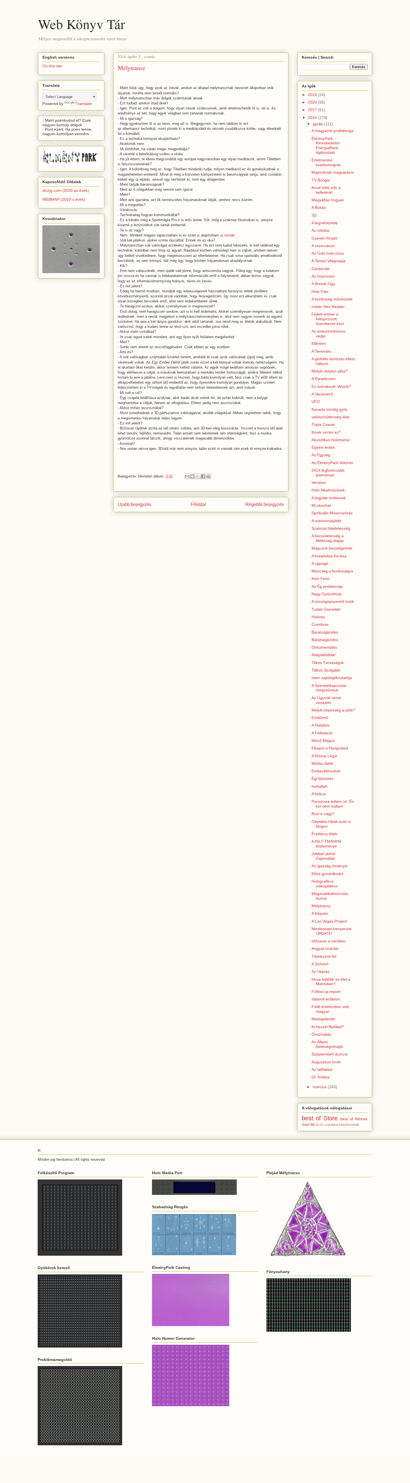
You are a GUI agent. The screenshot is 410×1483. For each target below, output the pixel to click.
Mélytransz (321, 906)
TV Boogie (321, 180)
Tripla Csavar (323, 424)
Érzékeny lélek (324, 834)
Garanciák (321, 268)
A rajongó (320, 563)
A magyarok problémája (332, 130)
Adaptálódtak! (324, 655)
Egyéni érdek (323, 447)
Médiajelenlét (323, 1019)
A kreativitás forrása (329, 556)
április (318, 124)
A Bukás (319, 207)
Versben (319, 482)
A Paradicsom (324, 378)
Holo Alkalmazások (328, 490)
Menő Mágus (323, 740)
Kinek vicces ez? (326, 432)
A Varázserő (322, 394)
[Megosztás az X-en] (198, 476)
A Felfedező (322, 733)
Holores (318, 617)
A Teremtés (321, 351)
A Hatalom (321, 725)
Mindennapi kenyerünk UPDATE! (332, 931)
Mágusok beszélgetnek (332, 548)
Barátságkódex (325, 632)
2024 (313, 94)
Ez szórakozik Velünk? (331, 386)
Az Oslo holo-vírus (328, 253)
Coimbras (320, 624)
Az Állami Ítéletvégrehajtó (327, 1044)
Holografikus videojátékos (325, 883)
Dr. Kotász (321, 1077)
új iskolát (227, 235)
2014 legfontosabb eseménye (328, 472)
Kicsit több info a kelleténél (326, 190)
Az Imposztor (323, 276)
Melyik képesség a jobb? (333, 710)
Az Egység (321, 455)
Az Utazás (320, 971)
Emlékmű (320, 717)
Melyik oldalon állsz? (330, 371)
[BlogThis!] (192, 476)
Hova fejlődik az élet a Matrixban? (331, 981)
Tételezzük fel (324, 956)
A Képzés (320, 913)
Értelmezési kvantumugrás (326, 162)
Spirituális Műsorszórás (332, 513)
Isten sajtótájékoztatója (332, 677)
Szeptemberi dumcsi (330, 1054)
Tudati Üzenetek (326, 609)
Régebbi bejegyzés (264, 504)
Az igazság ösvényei (330, 866)
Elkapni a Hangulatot (330, 748)
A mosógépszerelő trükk (333, 601)
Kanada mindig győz (330, 409)
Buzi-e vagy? (323, 813)
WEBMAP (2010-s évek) (63, 199)
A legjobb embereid (329, 498)
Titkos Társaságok (328, 662)
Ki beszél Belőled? (328, 1027)
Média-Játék (322, 763)
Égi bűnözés (322, 778)
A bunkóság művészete (332, 299)
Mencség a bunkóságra (332, 571)
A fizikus (319, 794)
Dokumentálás (324, 647)
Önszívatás (321, 1034)
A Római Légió (324, 756)
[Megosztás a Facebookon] (203, 476)
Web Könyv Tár (81, 24)
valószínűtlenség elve (330, 417)
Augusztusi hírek (326, 1062)
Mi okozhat (321, 505)
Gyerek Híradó (324, 238)
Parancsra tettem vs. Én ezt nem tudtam (333, 803)
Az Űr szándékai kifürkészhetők (337, 1124)
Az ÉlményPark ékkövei (332, 462)
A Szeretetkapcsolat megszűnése (329, 687)
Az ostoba (320, 230)
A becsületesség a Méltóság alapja (328, 538)
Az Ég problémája (327, 586)
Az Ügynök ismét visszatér (326, 700)
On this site (52, 66)
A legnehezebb (325, 223)
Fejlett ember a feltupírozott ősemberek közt (328, 319)
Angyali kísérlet (325, 948)
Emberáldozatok (326, 771)
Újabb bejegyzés (134, 504)
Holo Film (320, 291)
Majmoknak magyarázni (333, 172)
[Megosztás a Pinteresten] (208, 476)
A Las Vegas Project (329, 921)
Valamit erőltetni (326, 999)
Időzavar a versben (329, 941)
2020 (313, 102)
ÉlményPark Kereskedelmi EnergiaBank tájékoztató (326, 145)
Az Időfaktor (322, 1069)
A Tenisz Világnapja (329, 261)
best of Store (320, 1118)
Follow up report (326, 991)
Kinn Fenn (321, 578)
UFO (316, 401)
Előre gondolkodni (327, 873)
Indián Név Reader (328, 306)
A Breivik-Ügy (323, 283)
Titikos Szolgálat (326, 670)
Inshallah (319, 786)
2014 (313, 117)
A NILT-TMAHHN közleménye (326, 843)
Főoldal (198, 504)
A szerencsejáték (326, 521)
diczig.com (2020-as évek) (65, 190)
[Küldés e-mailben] (187, 476)
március (320, 1087)
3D (314, 215)
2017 (313, 110)
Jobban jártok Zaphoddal (324, 856)
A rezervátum (323, 245)
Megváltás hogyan (328, 200)
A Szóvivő (320, 964)
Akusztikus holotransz (331, 440)
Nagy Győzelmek (327, 594)
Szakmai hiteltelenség (331, 528)
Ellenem (319, 343)
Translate (84, 103)
